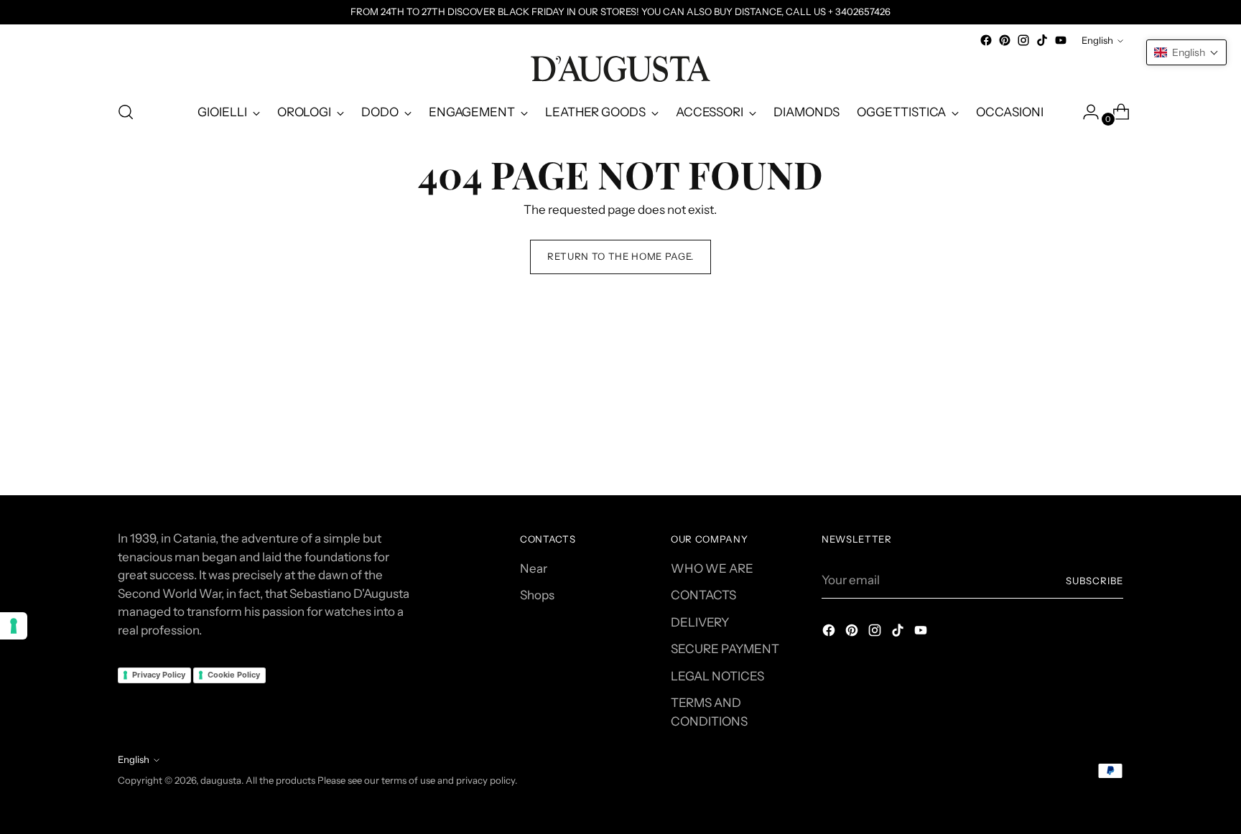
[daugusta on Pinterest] (1004, 40)
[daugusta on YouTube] (1060, 40)
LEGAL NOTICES (717, 676)
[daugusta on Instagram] (1023, 40)
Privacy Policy (158, 675)
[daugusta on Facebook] (986, 40)
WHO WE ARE (712, 568)
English (1097, 40)
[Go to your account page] (1085, 112)
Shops (537, 595)
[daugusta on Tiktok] (1042, 40)
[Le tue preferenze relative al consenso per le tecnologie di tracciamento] (13, 625)
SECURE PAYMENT (725, 649)
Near (533, 568)
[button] (1186, 52)
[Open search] (125, 112)
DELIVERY (700, 622)
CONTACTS (703, 595)
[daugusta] (620, 69)
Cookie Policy (234, 675)
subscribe (1094, 580)
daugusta (220, 780)
